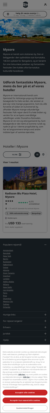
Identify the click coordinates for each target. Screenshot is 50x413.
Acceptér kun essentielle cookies (25, 400)
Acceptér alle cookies (25, 392)
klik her (21, 374)
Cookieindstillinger (25, 408)
